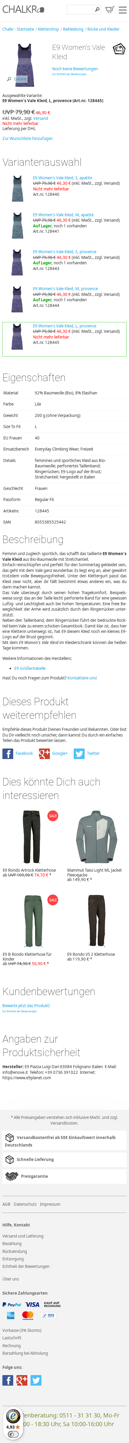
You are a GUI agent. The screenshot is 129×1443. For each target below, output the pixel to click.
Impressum (50, 1204)
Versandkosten (63, 1123)
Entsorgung (13, 1259)
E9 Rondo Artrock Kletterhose (29, 872)
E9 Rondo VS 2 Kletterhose (91, 957)
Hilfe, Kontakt (16, 1225)
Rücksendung (14, 1251)
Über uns (10, 1279)
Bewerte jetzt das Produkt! (26, 1005)
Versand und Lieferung (23, 1236)
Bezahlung (12, 1243)
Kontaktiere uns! (82, 678)
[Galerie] (24, 86)
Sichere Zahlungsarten (25, 1293)
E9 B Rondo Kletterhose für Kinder (27, 959)
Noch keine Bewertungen (75, 68)
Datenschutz (25, 1204)
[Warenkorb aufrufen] (110, 9)
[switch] (13, 1434)
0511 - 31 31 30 (79, 1415)
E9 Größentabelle (30, 668)
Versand (40, 118)
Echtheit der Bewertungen (26, 1266)
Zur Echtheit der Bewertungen (69, 74)
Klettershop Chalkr (23, 11)
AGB (6, 1204)
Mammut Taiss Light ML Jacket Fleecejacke (94, 875)
